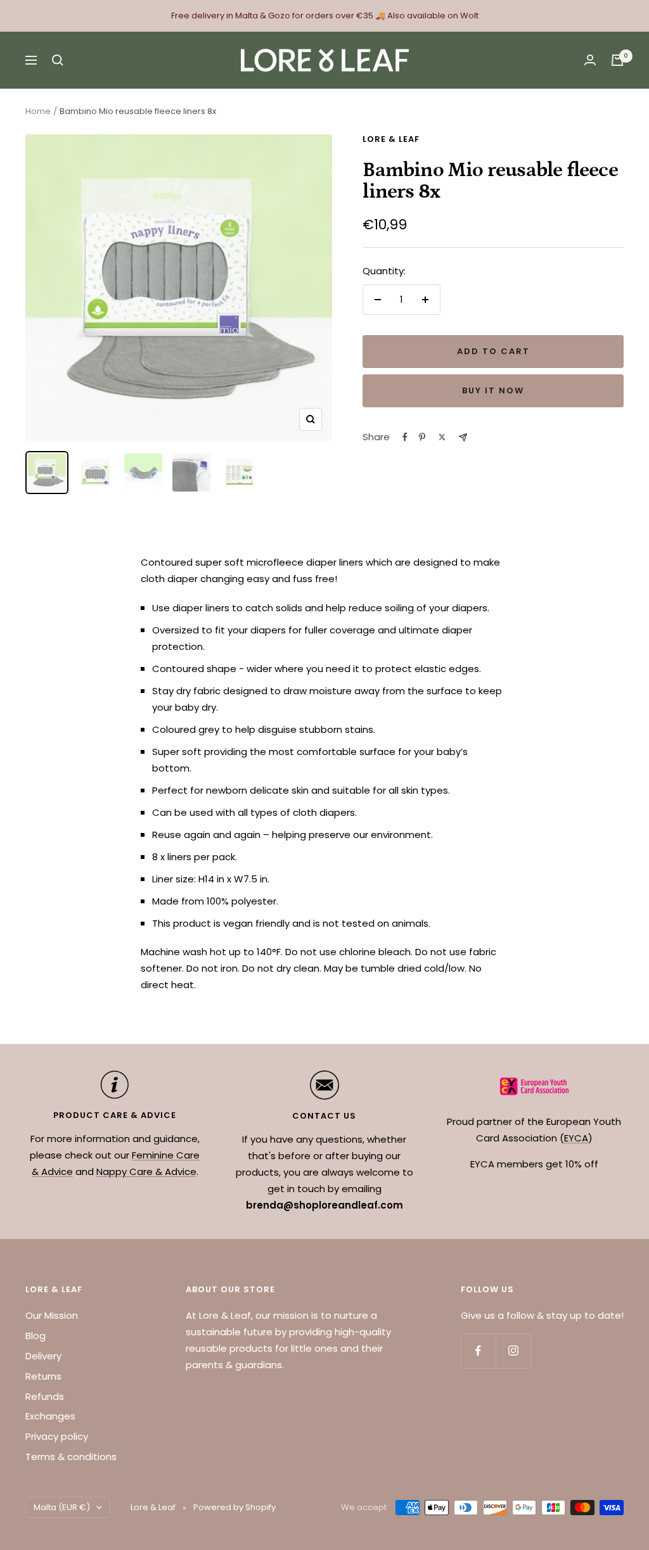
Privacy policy (56, 1436)
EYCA (576, 1138)
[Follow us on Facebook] (478, 1350)
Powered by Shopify (234, 1507)
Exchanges (50, 1416)
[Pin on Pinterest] (422, 437)
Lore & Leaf (391, 139)
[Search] (57, 60)
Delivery (43, 1356)
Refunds (44, 1396)
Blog (35, 1335)
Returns (43, 1376)
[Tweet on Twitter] (442, 437)
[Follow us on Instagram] (513, 1350)
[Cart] (617, 60)
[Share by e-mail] (463, 437)
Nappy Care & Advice (146, 1171)
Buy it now (493, 390)
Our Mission (51, 1315)
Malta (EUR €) (62, 1507)
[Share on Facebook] (405, 437)
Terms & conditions (71, 1456)
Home (38, 111)
